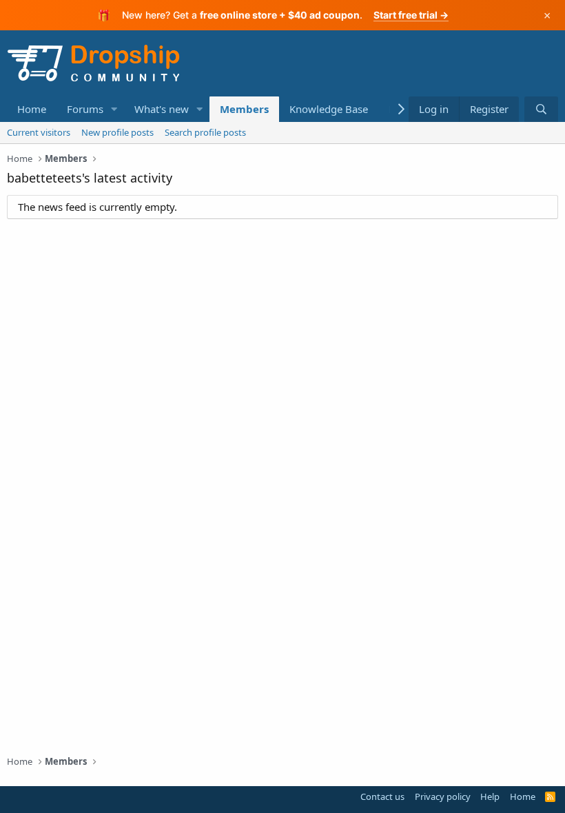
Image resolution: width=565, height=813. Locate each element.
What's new (161, 109)
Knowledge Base (328, 109)
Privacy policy (443, 796)
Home (31, 109)
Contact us (382, 796)
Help (490, 796)
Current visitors (38, 132)
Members (244, 109)
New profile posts (117, 132)
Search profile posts (205, 132)
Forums (85, 109)
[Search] (541, 109)
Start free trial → (411, 15)
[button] (114, 109)
